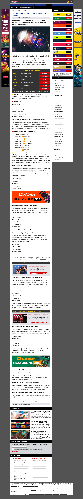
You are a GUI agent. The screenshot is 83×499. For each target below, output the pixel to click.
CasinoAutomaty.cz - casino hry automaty (40, 464)
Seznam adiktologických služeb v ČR (35, 494)
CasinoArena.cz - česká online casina (39, 460)
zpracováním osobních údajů (24, 449)
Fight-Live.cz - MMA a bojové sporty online (21, 462)
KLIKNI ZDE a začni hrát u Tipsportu (39, 273)
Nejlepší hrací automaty (59, 101)
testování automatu (41, 155)
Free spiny (56, 114)
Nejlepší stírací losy (58, 143)
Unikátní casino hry (23, 7)
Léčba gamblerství (58, 155)
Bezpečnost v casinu (58, 107)
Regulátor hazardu (58, 91)
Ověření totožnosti (58, 105)
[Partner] (78, 47)
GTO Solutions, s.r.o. (61, 496)
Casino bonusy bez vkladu (59, 118)
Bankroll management (59, 134)
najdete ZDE (33, 352)
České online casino (58, 97)
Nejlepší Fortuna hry (18, 109)
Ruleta (12, 7)
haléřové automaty (36, 307)
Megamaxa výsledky (58, 141)
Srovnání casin (57, 99)
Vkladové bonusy (58, 122)
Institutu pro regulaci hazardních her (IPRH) (52, 484)
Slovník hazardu (57, 93)
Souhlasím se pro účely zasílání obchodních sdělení (28, 449)
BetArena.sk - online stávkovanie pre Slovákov (22, 473)
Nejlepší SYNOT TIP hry (19, 114)
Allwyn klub (57, 145)
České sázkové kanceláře (59, 128)
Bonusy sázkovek (58, 130)
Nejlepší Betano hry (18, 107)
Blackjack (16, 7)
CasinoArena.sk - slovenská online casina (40, 475)
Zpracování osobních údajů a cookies (39, 496)
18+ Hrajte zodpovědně (52, 496)
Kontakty (15, 496)
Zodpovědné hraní (14, 486)
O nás (11, 496)
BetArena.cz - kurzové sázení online (20, 460)
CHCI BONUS (44, 73)
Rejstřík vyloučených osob (59, 85)
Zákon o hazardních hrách (59, 87)
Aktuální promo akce (58, 120)
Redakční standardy (21, 496)
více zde (36, 401)
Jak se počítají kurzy (58, 132)
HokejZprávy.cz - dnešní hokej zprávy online (21, 466)
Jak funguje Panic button (59, 157)
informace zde (33, 490)
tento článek (43, 259)
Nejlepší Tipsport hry (18, 111)
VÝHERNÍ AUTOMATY (31, 7)
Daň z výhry (57, 83)
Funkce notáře (57, 147)
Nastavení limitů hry (58, 153)
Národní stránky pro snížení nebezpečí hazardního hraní (57, 494)
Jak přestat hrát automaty (59, 151)
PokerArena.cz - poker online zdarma (39, 466)
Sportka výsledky (58, 139)
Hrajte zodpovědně (14, 488)
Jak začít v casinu (58, 103)
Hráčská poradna (58, 159)
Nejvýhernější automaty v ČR (20, 104)
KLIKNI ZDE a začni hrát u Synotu (38, 322)
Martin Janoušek (26, 17)
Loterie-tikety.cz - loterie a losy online (39, 462)
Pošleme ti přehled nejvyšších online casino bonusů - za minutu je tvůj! (29, 444)
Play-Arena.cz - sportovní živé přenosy (39, 469)
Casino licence (57, 89)
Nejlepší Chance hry (18, 116)
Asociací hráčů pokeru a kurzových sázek (30, 486)
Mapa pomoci (44, 494)
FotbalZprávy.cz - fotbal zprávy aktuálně (21, 464)
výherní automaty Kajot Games (29, 208)
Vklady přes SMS (58, 109)
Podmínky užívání (29, 496)
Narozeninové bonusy (59, 116)
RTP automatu (25, 126)
